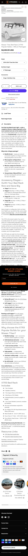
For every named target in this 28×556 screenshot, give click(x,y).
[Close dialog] (26, 267)
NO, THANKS (14, 287)
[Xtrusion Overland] (12, 2)
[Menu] (2, 2)
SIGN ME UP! (14, 283)
